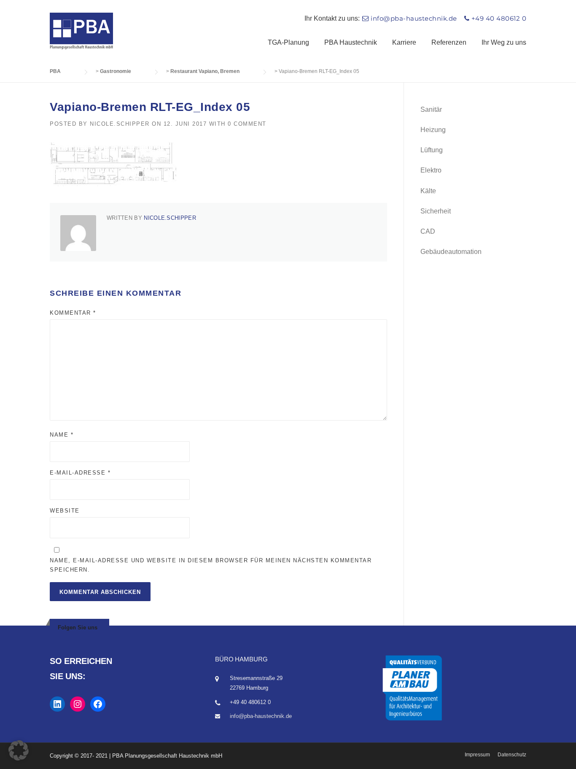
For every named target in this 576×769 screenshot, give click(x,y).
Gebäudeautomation (451, 251)
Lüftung (431, 150)
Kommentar (73, 313)
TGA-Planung (288, 42)
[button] (18, 750)
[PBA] (81, 30)
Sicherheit (435, 211)
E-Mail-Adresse (80, 472)
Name (61, 435)
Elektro (430, 170)
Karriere (404, 42)
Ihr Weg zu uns (504, 42)
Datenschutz (512, 754)
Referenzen (448, 42)
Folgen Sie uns (77, 627)
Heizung (433, 129)
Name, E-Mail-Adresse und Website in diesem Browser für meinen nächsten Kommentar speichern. (210, 565)
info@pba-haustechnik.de (414, 18)
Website (65, 510)
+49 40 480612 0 (499, 18)
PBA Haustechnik (350, 42)
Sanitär (431, 109)
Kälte (428, 190)
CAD (427, 231)
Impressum (477, 754)
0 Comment (247, 124)
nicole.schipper (120, 124)
